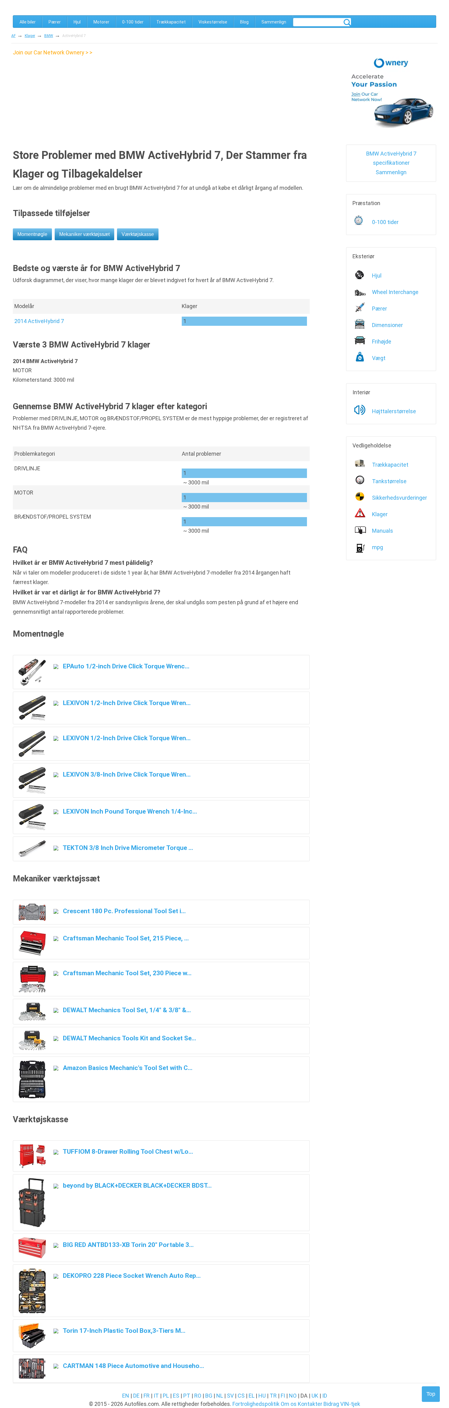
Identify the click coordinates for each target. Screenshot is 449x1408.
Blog (244, 22)
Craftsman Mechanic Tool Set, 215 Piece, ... (125, 938)
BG (208, 1395)
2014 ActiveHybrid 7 (39, 321)
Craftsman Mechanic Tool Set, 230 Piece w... (126, 973)
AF (13, 36)
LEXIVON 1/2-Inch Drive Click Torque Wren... (126, 703)
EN (125, 1395)
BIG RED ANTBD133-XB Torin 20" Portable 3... (127, 1244)
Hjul (77, 22)
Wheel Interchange (395, 292)
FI (283, 1395)
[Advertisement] (64, 100)
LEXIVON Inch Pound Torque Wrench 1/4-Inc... (129, 811)
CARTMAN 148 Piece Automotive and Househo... (132, 1365)
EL (251, 1395)
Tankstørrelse (389, 481)
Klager (30, 36)
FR (147, 1395)
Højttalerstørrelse (394, 411)
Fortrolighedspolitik (255, 1404)
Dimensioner (387, 325)
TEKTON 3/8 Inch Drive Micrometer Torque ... (127, 847)
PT (186, 1395)
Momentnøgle (32, 234)
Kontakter (310, 1404)
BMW (48, 36)
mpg (377, 547)
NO (293, 1395)
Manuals (382, 531)
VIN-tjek (350, 1404)
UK (315, 1395)
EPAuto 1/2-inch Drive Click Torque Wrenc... (125, 666)
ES (176, 1395)
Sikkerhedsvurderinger (399, 497)
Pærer (55, 22)
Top (430, 1394)
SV (230, 1395)
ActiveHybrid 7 (74, 36)
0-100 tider (133, 22)
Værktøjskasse (138, 234)
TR (273, 1395)
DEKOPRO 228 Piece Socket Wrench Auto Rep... (131, 1275)
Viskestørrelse (213, 22)
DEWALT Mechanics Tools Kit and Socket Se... (128, 1038)
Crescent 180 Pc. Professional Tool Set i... (123, 911)
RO (197, 1395)
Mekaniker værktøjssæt (84, 234)
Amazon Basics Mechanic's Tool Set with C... (126, 1068)
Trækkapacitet (171, 22)
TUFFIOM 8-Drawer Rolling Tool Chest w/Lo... (127, 1151)
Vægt (378, 358)
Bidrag (331, 1404)
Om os (289, 1404)
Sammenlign (273, 22)
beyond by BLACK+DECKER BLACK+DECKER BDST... (136, 1185)
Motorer (101, 22)
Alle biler (28, 22)
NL (219, 1395)
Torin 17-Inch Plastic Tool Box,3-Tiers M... (123, 1330)
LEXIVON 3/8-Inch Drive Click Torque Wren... (126, 774)
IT (156, 1395)
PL (166, 1395)
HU (262, 1395)
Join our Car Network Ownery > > (52, 52)
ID (324, 1395)
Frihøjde (381, 341)
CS (241, 1395)
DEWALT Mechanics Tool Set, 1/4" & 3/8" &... (126, 1010)
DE (136, 1395)
